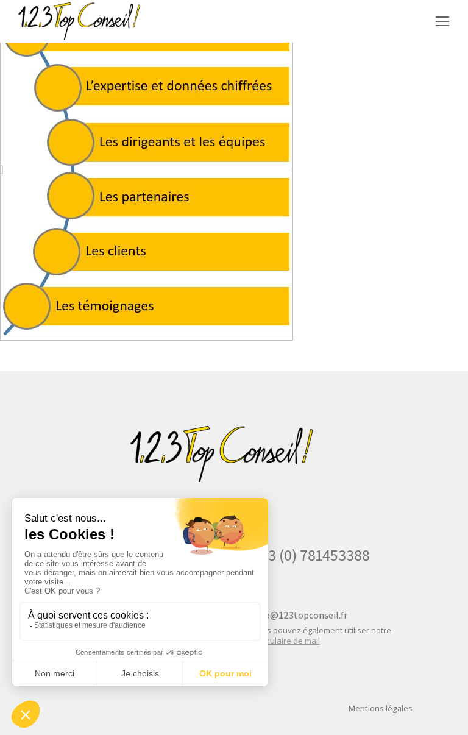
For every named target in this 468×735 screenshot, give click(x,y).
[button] (442, 21)
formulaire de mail (286, 640)
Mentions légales (381, 708)
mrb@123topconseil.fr (299, 615)
